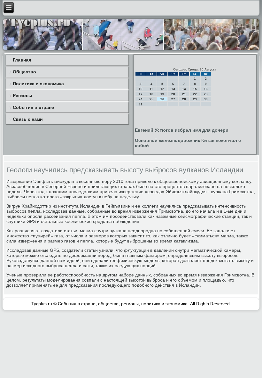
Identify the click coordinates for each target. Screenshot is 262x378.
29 (195, 99)
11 (151, 89)
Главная (22, 59)
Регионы (22, 95)
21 (184, 94)
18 (151, 94)
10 (141, 89)
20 (173, 94)
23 (206, 94)
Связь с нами (28, 119)
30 (206, 99)
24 (141, 99)
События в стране (33, 107)
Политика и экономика (38, 83)
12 (162, 89)
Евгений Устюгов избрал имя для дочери (181, 130)
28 (184, 99)
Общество (24, 71)
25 (151, 99)
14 (184, 89)
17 (141, 94)
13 (173, 89)
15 (195, 89)
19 (162, 94)
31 (141, 104)
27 (173, 99)
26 (162, 99)
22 (195, 94)
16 (206, 89)
